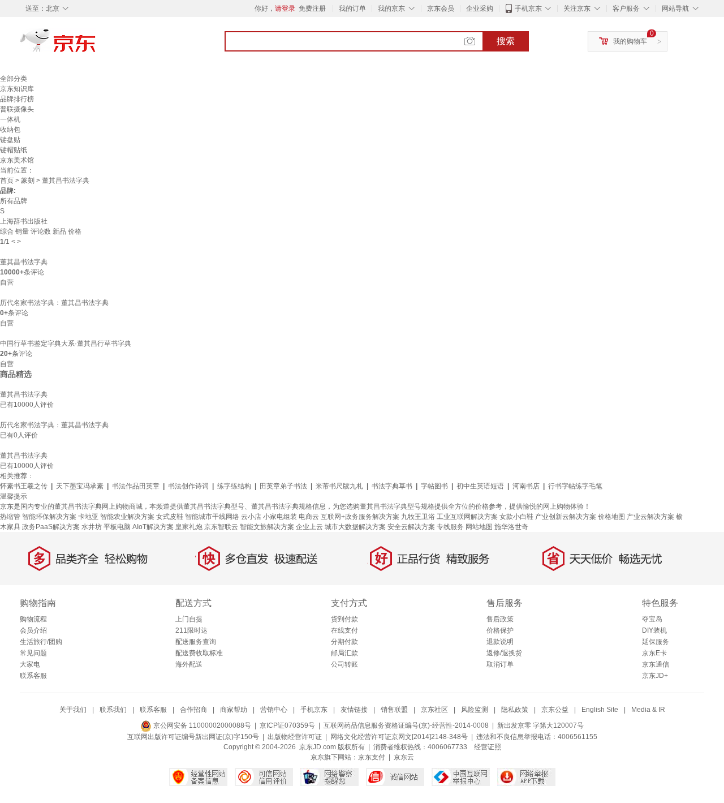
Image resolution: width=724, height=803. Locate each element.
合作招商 (193, 710)
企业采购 (479, 8)
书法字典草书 (392, 486)
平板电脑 (117, 527)
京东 (96, 45)
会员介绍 (33, 630)
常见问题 (33, 653)
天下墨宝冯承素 (80, 486)
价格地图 (611, 517)
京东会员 (440, 8)
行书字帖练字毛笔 (575, 486)
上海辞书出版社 (24, 221)
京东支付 (371, 757)
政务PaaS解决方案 (51, 527)
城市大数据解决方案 (355, 527)
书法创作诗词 (188, 486)
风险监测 (474, 710)
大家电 (30, 664)
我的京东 (391, 8)
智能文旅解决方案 (267, 527)
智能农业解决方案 (127, 517)
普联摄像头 (17, 109)
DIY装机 (654, 630)
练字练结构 (234, 486)
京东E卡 (654, 653)
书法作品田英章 (136, 486)
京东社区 (434, 710)
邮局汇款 (344, 653)
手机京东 (528, 8)
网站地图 (479, 527)
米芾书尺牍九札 (339, 486)
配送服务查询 (195, 642)
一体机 (10, 119)
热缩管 (10, 517)
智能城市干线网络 (212, 517)
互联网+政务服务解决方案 (360, 517)
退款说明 (500, 642)
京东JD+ (655, 676)
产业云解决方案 (650, 517)
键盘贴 (10, 140)
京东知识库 (17, 89)
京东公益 (554, 710)
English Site (599, 710)
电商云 (309, 517)
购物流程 (33, 619)
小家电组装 (280, 517)
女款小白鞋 (516, 517)
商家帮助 (233, 710)
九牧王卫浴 (418, 517)
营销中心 (273, 710)
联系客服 (33, 676)
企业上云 (309, 527)
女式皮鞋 (169, 517)
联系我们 (113, 710)
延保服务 (655, 642)
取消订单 (500, 664)
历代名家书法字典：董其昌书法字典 (54, 303)
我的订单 (352, 8)
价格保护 (500, 630)
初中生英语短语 (480, 486)
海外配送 (188, 664)
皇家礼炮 (188, 527)
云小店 (251, 517)
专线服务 (450, 527)
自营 (7, 282)
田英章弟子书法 (283, 486)
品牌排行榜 (17, 99)
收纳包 (10, 130)
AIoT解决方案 (153, 527)
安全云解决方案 (411, 527)
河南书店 (526, 486)
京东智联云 (221, 527)
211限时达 (191, 630)
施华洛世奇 (511, 527)
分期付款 (344, 642)
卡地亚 (88, 517)
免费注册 (312, 8)
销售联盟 (394, 710)
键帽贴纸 (13, 150)
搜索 (506, 41)
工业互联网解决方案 (467, 517)
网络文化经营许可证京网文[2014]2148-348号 (399, 737)
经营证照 (487, 747)
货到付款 (344, 619)
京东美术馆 (17, 160)
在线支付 (344, 630)
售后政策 (500, 619)
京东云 (404, 757)
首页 (7, 180)
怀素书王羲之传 (24, 486)
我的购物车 (630, 41)
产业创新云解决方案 (565, 517)
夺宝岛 (652, 619)
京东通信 (655, 664)
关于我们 (73, 710)
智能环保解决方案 (49, 517)
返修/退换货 (504, 653)
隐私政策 (514, 710)
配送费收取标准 (199, 653)
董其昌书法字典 (24, 262)
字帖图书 (434, 486)
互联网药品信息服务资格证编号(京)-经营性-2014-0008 (406, 725)
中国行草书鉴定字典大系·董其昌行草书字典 (65, 343)
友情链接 (354, 710)
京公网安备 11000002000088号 (201, 725)
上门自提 (188, 619)
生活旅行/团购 (41, 642)
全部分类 (13, 79)
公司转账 (344, 664)
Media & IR (648, 710)
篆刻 (28, 180)
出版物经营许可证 (295, 737)
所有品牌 (13, 201)
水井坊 (91, 527)
